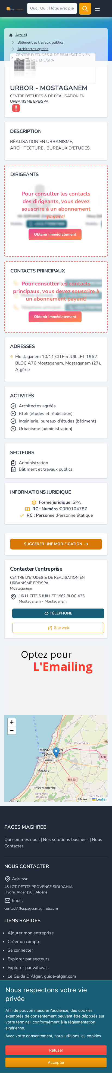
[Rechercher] (85, 9)
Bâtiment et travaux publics (40, 42)
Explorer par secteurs (28, 959)
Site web (61, 627)
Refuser (56, 1050)
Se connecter (20, 950)
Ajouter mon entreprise (31, 933)
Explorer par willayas (28, 968)
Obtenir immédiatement (55, 234)
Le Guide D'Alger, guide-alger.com (42, 976)
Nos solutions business (66, 840)
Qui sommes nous (22, 840)
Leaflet (100, 799)
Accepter (56, 1062)
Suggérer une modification (53, 544)
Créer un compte (24, 942)
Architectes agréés (32, 48)
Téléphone (61, 613)
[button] (56, 752)
